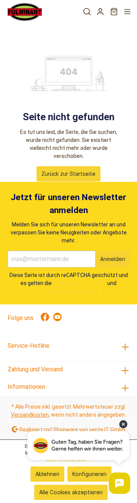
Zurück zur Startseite (68, 173)
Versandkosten (30, 415)
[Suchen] (87, 12)
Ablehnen (47, 474)
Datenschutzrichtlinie (79, 283)
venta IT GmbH (107, 429)
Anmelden (112, 259)
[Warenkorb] (114, 12)
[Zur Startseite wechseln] (25, 12)
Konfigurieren (89, 474)
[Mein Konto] (100, 12)
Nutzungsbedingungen (68, 291)
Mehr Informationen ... (68, 460)
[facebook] (47, 318)
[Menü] (127, 12)
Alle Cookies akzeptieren (71, 492)
